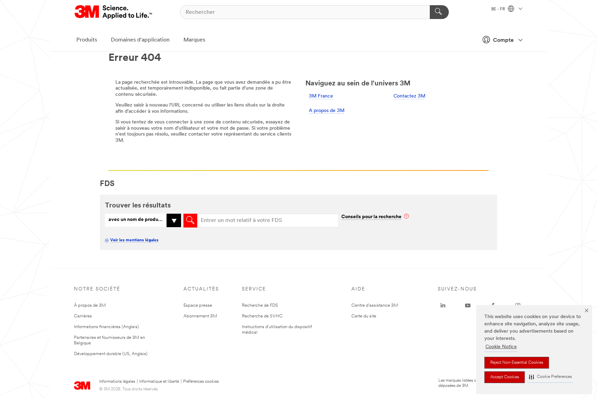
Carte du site (363, 316)
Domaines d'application (140, 40)
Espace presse (197, 305)
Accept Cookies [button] (504, 377)
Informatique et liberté (159, 382)
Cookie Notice (501, 347)
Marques (194, 40)
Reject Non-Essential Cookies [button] (516, 363)
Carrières (83, 316)
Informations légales (117, 382)
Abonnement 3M (200, 316)
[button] (550, 377)
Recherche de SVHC (262, 316)
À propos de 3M (90, 305)
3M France (321, 96)
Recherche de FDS (260, 305)
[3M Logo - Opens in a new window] (114, 12)
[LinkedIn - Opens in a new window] (443, 305)
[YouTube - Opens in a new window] (468, 305)
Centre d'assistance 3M (374, 305)
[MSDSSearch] (190, 221)
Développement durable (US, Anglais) (111, 354)
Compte (503, 40)
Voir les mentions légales (134, 240)
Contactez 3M (409, 96)
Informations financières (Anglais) (106, 327)
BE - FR (498, 9)
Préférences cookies (201, 382)
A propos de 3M (326, 110)
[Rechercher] (439, 12)
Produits (86, 40)
